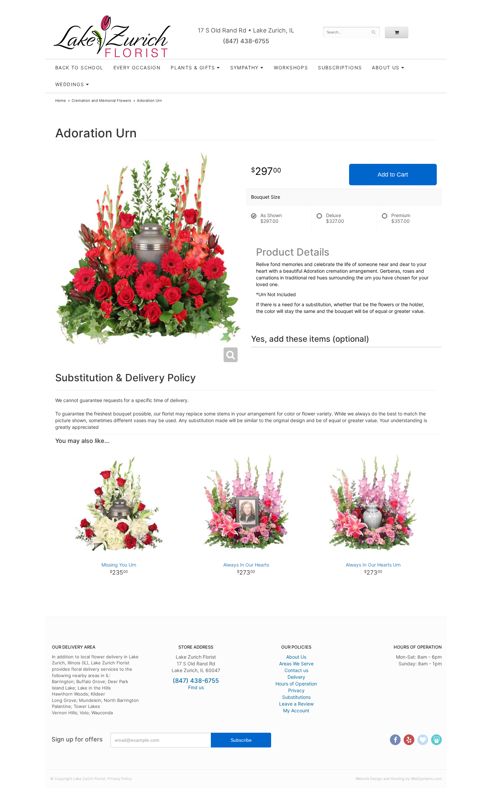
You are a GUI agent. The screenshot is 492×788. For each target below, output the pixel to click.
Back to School (79, 67)
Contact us (296, 670)
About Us (296, 657)
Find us (196, 687)
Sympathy (244, 67)
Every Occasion (137, 67)
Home (60, 100)
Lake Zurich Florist (112, 36)
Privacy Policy (119, 778)
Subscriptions (340, 67)
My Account (296, 710)
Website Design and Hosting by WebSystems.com (398, 778)
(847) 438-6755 (246, 41)
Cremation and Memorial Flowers (101, 100)
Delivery (296, 677)
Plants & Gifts (193, 67)
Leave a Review (296, 704)
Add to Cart (393, 174)
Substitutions (296, 697)
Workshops (291, 67)
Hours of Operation (296, 683)
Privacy (296, 690)
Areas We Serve (296, 663)
